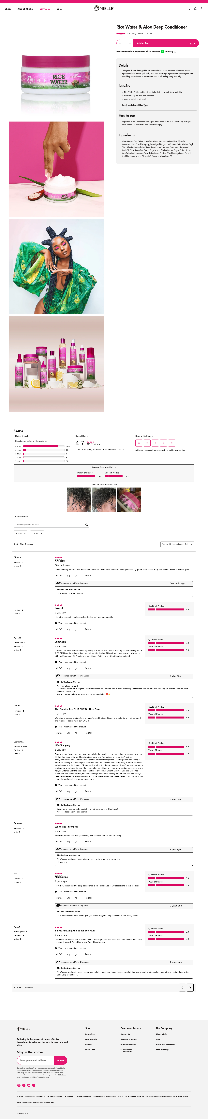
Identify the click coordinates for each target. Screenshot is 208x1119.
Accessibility (69, 1096)
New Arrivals (91, 1039)
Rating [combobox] (19, 533)
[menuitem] (20, 1096)
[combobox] (179, 544)
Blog (158, 1039)
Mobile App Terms (84, 1096)
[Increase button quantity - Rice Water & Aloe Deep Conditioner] (130, 43)
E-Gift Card (90, 1049)
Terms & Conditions (55, 1096)
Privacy (20, 1096)
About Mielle (161, 1034)
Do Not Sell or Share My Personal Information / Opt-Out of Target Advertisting (156, 1096)
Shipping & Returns (129, 1039)
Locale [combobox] (35, 533)
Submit (62, 1062)
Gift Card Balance (128, 1044)
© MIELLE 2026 (22, 1113)
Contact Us (125, 1034)
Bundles (88, 1044)
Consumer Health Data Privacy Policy (108, 1096)
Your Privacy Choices (33, 1096)
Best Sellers (90, 1034)
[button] (202, 8)
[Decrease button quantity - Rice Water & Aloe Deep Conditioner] (119, 43)
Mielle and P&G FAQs (165, 1044)
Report (88, 575)
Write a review (145, 33)
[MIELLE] (27, 1030)
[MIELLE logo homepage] (104, 8)
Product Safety (162, 1049)
